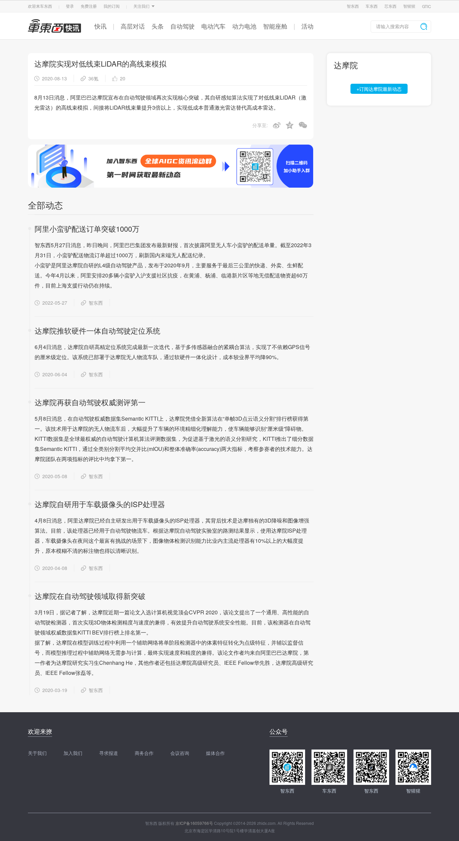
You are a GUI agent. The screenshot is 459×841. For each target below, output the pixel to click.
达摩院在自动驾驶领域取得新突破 (90, 595)
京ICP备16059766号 (194, 823)
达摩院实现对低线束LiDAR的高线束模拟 (100, 63)
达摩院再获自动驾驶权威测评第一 (90, 402)
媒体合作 (215, 753)
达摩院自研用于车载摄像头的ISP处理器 (100, 504)
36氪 (93, 78)
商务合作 (144, 753)
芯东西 (390, 6)
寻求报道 (108, 753)
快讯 (100, 26)
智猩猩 (409, 6)
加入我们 (73, 753)
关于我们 (37, 753)
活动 (307, 26)
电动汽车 (213, 26)
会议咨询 (179, 753)
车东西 (372, 6)
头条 (158, 26)
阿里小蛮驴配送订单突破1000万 (87, 228)
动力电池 (244, 26)
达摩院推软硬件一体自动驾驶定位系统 (97, 330)
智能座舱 (275, 26)
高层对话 (133, 26)
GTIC (426, 6)
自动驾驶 (182, 26)
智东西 (353, 6)
